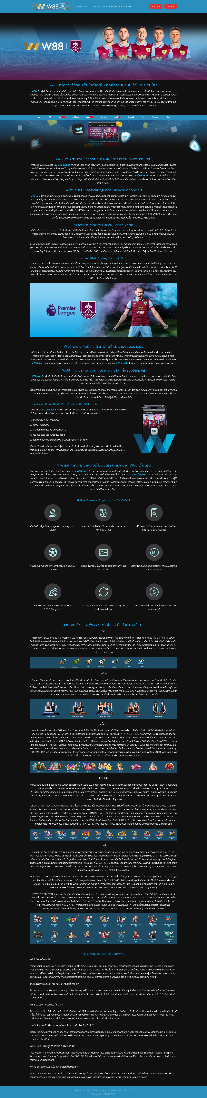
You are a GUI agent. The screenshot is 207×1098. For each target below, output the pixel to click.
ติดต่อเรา (97, 6)
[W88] (51, 6)
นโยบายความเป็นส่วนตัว (112, 6)
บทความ (88, 6)
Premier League (49, 230)
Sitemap (127, 6)
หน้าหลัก (79, 6)
